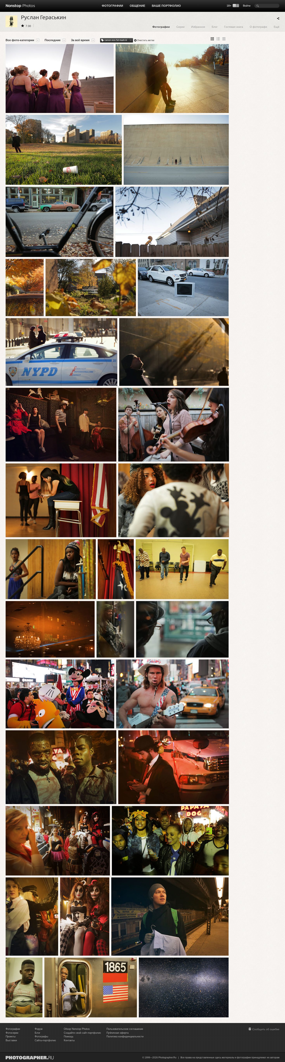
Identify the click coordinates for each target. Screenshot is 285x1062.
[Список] (223, 38)
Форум (38, 1028)
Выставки (11, 1040)
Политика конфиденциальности (124, 1036)
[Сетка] (212, 38)
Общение (137, 5)
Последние (52, 40)
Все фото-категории (20, 40)
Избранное (198, 26)
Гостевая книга (233, 26)
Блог (215, 26)
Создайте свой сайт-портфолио (82, 1032)
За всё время (80, 40)
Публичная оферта (117, 1032)
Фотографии (112, 5)
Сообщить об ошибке (265, 1029)
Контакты (69, 1040)
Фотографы (41, 1036)
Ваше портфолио (166, 5)
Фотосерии (12, 1032)
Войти (246, 5)
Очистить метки (145, 40)
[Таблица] (218, 38)
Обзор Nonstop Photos (77, 1028)
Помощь (68, 1036)
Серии (180, 26)
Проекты (11, 1036)
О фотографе (258, 26)
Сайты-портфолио (45, 1040)
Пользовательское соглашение (124, 1028)
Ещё (276, 26)
